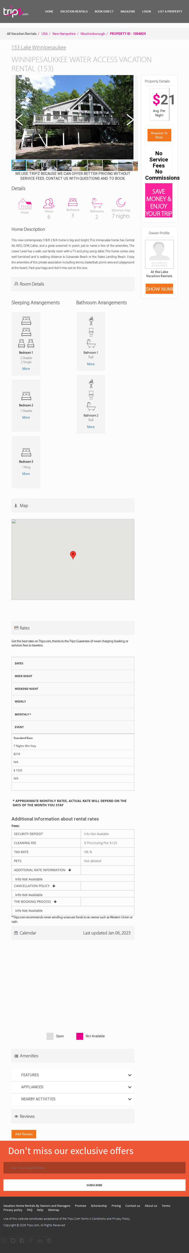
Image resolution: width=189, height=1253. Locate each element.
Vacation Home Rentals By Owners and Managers (36, 1206)
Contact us (132, 1206)
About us (151, 1206)
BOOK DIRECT (104, 11)
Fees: (16, 826)
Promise (80, 1206)
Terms (166, 1206)
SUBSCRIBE (94, 1185)
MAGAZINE (128, 11)
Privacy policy (12, 1210)
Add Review (23, 1134)
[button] (74, 118)
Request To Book (159, 135)
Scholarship (99, 1206)
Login (146, 11)
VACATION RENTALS (74, 11)
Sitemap (53, 1210)
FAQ (29, 1210)
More (26, 369)
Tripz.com (33, 1225)
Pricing (116, 1206)
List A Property (170, 11)
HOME (49, 11)
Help (40, 1210)
